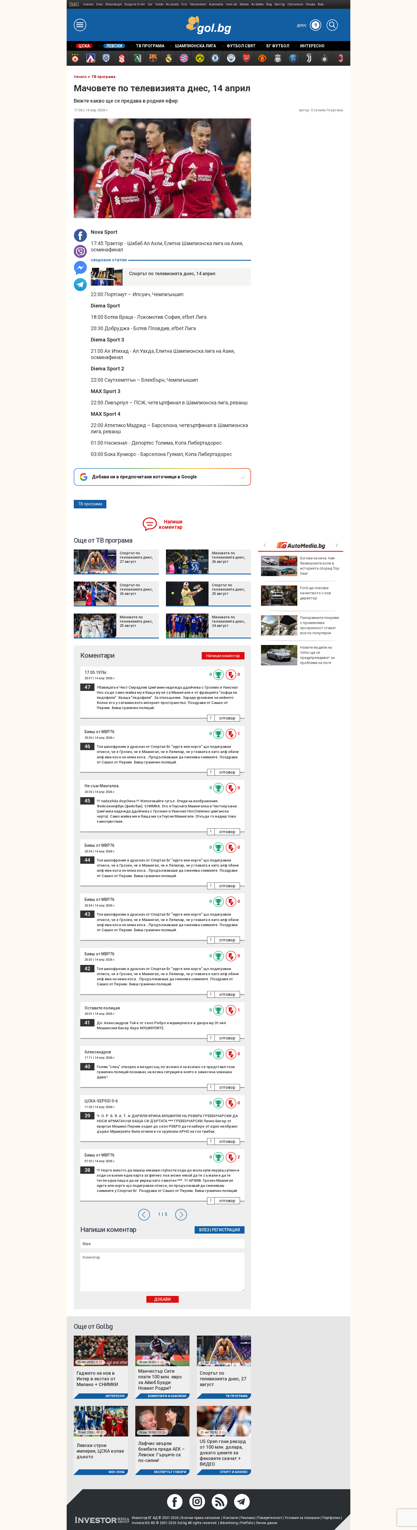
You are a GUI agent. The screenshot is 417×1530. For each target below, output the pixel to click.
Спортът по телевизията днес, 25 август (228, 589)
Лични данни (266, 1523)
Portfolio (246, 1523)
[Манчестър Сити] (230, 58)
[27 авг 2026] (224, 1350)
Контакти (230, 1518)
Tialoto (159, 4)
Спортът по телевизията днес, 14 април (172, 273)
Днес (307, 25)
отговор (227, 718)
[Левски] (90, 58)
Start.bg (280, 4)
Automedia (216, 4)
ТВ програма (90, 504)
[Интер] (324, 58)
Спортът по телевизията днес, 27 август (136, 557)
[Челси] (215, 58)
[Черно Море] (105, 58)
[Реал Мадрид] (168, 58)
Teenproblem (198, 4)
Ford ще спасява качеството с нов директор (315, 593)
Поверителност (269, 1518)
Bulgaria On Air (135, 4)
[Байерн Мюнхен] (183, 58)
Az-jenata (172, 4)
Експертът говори (170, 1472)
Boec (321, 4)
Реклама (248, 1518)
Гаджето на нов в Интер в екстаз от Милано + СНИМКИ (97, 1378)
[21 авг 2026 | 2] (224, 1421)
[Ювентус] (308, 58)
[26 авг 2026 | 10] (162, 1421)
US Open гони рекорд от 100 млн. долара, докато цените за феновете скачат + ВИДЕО (223, 1453)
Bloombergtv (114, 4)
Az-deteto (257, 4)
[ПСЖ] (293, 58)
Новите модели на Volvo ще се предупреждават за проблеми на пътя (317, 655)
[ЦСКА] (74, 58)
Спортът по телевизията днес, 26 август (136, 589)
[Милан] (340, 58)
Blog (269, 4)
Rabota (244, 4)
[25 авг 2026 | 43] (101, 1421)
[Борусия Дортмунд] (199, 58)
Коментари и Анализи (167, 1396)
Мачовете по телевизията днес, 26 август (228, 557)
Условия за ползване (302, 1518)
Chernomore (295, 4)
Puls (184, 4)
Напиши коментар (170, 524)
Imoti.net (231, 4)
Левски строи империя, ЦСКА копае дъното (100, 1451)
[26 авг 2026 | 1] (162, 1350)
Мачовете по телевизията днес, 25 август (136, 621)
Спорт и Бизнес (234, 1472)
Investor (88, 4)
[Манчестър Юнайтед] (261, 58)
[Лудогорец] (137, 58)
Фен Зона (116, 1472)
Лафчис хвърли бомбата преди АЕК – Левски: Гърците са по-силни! (161, 1452)
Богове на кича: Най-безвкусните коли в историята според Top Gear (319, 566)
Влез (204, 1230)
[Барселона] (152, 58)
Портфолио (331, 1518)
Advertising (229, 1523)
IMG (75, 4)
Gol (150, 4)
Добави (162, 1299)
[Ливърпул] (277, 58)
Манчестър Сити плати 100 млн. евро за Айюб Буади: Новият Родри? (160, 1379)
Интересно (115, 1396)
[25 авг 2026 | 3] (101, 1350)
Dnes (99, 4)
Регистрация (226, 1230)
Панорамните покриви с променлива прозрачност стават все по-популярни (319, 625)
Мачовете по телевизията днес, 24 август (228, 621)
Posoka (310, 4)
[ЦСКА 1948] (121, 58)
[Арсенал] (246, 58)
